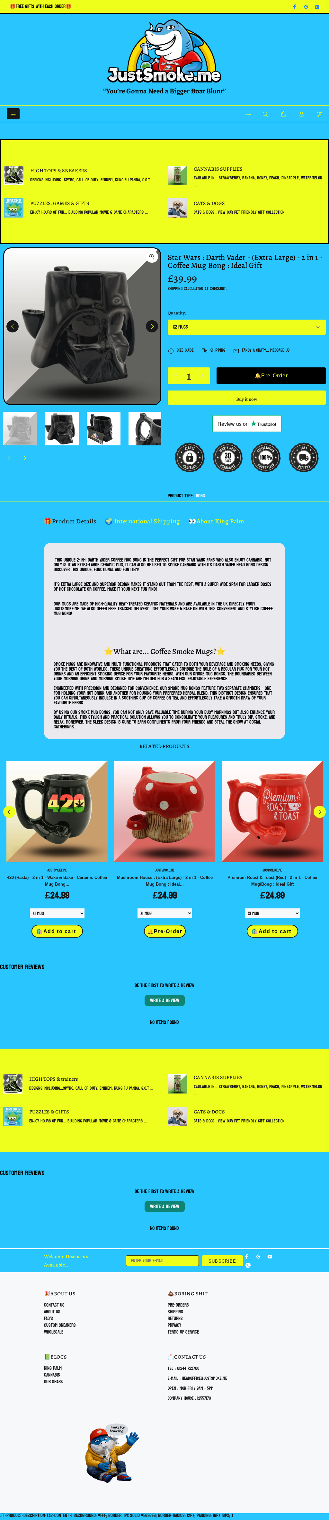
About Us (52, 1312)
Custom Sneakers (60, 1325)
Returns (175, 1318)
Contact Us (54, 1305)
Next (152, 326)
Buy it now (246, 399)
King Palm (53, 1368)
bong (200, 496)
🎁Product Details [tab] (70, 521)
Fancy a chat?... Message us (265, 350)
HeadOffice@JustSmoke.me (204, 1378)
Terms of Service (183, 1332)
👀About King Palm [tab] (216, 521)
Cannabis (52, 1375)
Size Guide (185, 350)
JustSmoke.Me (57, 870)
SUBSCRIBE (222, 1261)
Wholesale (53, 1332)
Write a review (164, 1000)
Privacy (174, 1325)
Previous (12, 326)
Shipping (175, 289)
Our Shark (53, 1381)
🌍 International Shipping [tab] (142, 521)
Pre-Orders (178, 1305)
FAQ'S (48, 1318)
